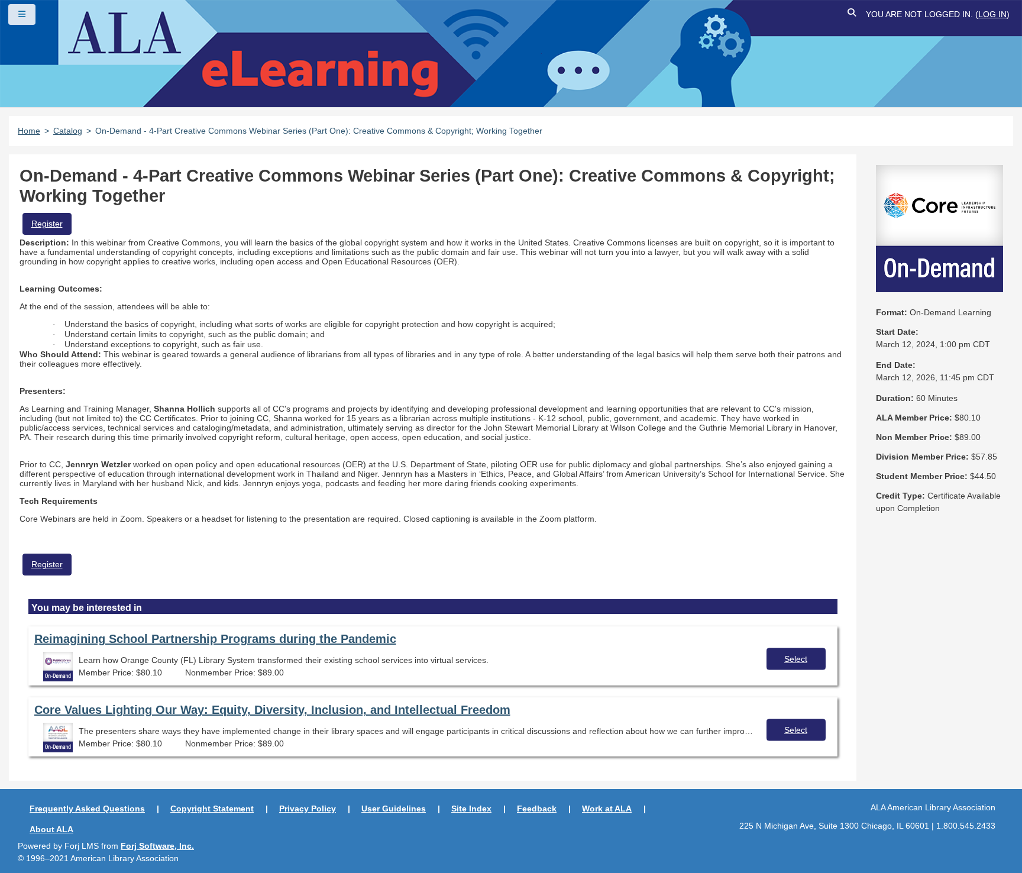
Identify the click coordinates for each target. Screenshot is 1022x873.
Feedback (537, 808)
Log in (992, 14)
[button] (852, 14)
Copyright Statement (212, 808)
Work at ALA (607, 808)
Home (29, 130)
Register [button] (47, 223)
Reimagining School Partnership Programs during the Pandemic (215, 638)
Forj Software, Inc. (157, 846)
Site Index (471, 808)
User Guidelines (393, 808)
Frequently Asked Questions (87, 808)
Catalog (67, 130)
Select (795, 658)
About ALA (51, 829)
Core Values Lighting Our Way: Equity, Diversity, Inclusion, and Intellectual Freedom (272, 709)
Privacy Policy (307, 808)
